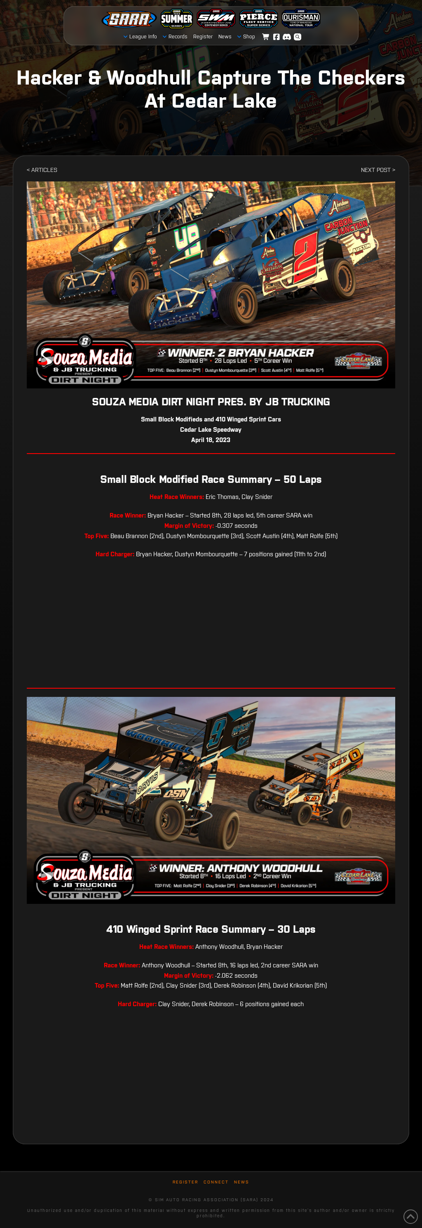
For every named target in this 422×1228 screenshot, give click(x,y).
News (241, 1182)
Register (185, 1182)
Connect (216, 1182)
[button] (297, 37)
